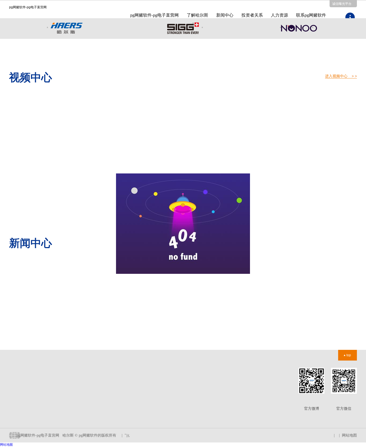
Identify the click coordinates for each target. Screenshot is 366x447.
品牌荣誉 (16, 405)
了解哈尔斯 (197, 15)
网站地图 (349, 435)
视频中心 (55, 397)
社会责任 (16, 412)
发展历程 (16, 390)
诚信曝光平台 (342, 4)
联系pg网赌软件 (311, 15)
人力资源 (279, 15)
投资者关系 (252, 15)
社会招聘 (94, 390)
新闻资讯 (55, 382)
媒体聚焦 (55, 390)
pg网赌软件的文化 (24, 397)
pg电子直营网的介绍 (26, 382)
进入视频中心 (336, 76)
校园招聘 (94, 397)
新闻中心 (224, 15)
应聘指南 (94, 405)
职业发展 (94, 382)
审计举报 (132, 390)
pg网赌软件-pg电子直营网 (154, 15)
